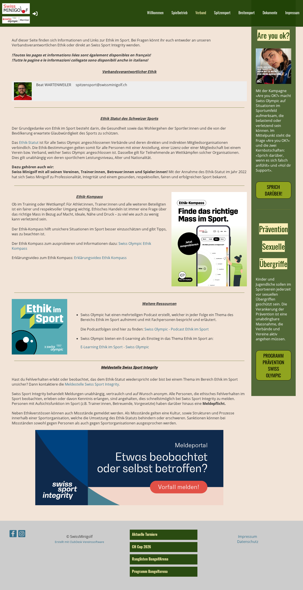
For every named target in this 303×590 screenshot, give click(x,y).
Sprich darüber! (273, 190)
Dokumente (270, 12)
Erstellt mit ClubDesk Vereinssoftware (79, 542)
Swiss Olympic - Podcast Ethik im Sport (176, 329)
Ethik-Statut (29, 142)
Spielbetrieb (179, 12)
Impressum (292, 12)
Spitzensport (222, 12)
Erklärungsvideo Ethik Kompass (100, 257)
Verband (200, 12)
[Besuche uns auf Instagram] (21, 534)
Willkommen (155, 12)
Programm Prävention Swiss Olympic (273, 365)
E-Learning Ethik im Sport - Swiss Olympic (115, 346)
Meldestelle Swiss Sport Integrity (92, 384)
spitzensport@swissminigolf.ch (101, 84)
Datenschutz (247, 541)
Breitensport (246, 12)
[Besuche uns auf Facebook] (13, 534)
